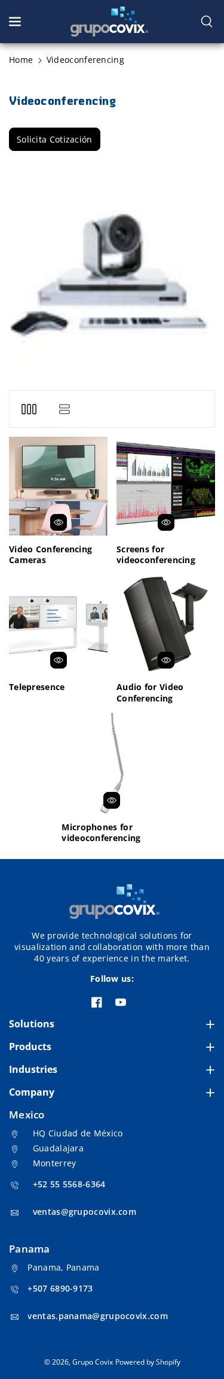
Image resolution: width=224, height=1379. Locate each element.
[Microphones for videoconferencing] (112, 763)
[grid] (29, 408)
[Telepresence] (58, 623)
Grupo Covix (92, 1362)
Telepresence (37, 687)
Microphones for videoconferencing (101, 832)
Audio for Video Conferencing (150, 692)
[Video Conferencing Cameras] (58, 486)
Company (31, 1092)
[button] (16, 21)
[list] (64, 408)
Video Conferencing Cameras (50, 554)
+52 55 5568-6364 (69, 1184)
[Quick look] (58, 522)
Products (30, 1046)
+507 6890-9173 (60, 1288)
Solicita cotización (55, 139)
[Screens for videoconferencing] (165, 486)
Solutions (31, 1023)
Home (21, 59)
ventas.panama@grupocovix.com (97, 1315)
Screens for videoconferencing (155, 554)
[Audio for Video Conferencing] (165, 623)
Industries (33, 1069)
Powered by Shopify (147, 1362)
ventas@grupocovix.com (84, 1211)
